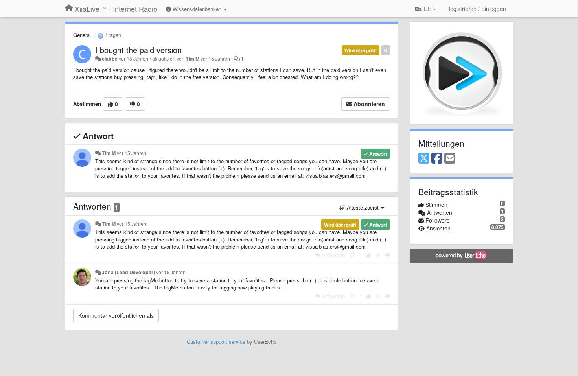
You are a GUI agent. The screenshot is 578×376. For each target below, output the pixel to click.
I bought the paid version (138, 49)
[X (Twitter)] (423, 158)
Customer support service (216, 341)
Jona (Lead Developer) (128, 272)
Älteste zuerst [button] (362, 207)
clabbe (110, 58)
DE (427, 9)
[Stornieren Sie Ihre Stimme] (378, 255)
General (82, 35)
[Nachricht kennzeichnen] (352, 255)
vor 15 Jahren (131, 153)
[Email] (449, 158)
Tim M (192, 58)
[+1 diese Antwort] (368, 255)
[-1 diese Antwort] (387, 255)
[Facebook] (436, 158)
